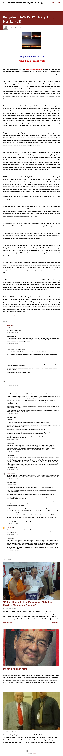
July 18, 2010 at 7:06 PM (12, 343)
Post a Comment (7, 554)
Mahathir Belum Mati (15, 668)
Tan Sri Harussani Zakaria (34, 69)
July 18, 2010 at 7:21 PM (12, 358)
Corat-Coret (10, 315)
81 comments (10, 745)
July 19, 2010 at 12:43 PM (13, 451)
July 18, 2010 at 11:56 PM (13, 439)
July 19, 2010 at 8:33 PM (12, 534)
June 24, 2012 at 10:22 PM (13, 550)
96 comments (10, 622)
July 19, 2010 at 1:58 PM (12, 469)
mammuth (34, 753)
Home (5, 8)
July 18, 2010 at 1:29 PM (12, 332)
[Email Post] (14, 315)
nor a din (9, 527)
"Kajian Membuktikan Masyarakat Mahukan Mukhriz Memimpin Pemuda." (27, 604)
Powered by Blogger (32, 751)
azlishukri (9, 381)
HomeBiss (9, 325)
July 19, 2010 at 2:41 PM (12, 478)
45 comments (10, 686)
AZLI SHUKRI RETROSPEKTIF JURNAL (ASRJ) (23, 2)
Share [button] (57, 315)
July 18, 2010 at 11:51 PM (12, 413)
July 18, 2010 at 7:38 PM (12, 385)
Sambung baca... (56, 622)
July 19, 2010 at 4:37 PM (12, 523)
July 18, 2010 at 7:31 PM (12, 377)
